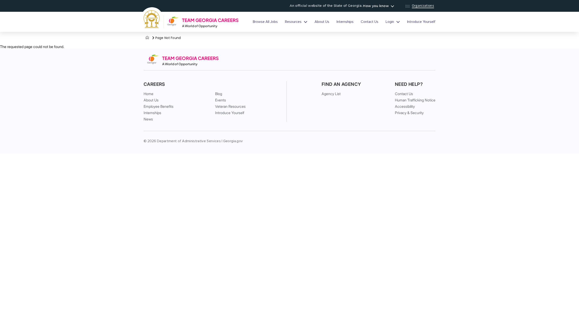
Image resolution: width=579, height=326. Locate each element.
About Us (322, 21)
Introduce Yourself (421, 21)
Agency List (331, 93)
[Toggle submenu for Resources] (305, 22)
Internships (345, 21)
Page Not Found (168, 38)
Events (220, 100)
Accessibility (405, 106)
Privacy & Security (409, 112)
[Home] (147, 38)
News (148, 119)
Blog (218, 93)
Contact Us (369, 21)
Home (148, 93)
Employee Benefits (158, 106)
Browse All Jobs (265, 21)
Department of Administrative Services (189, 141)
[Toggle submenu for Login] (398, 22)
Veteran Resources (230, 106)
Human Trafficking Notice (415, 100)
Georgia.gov (233, 141)
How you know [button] (376, 6)
